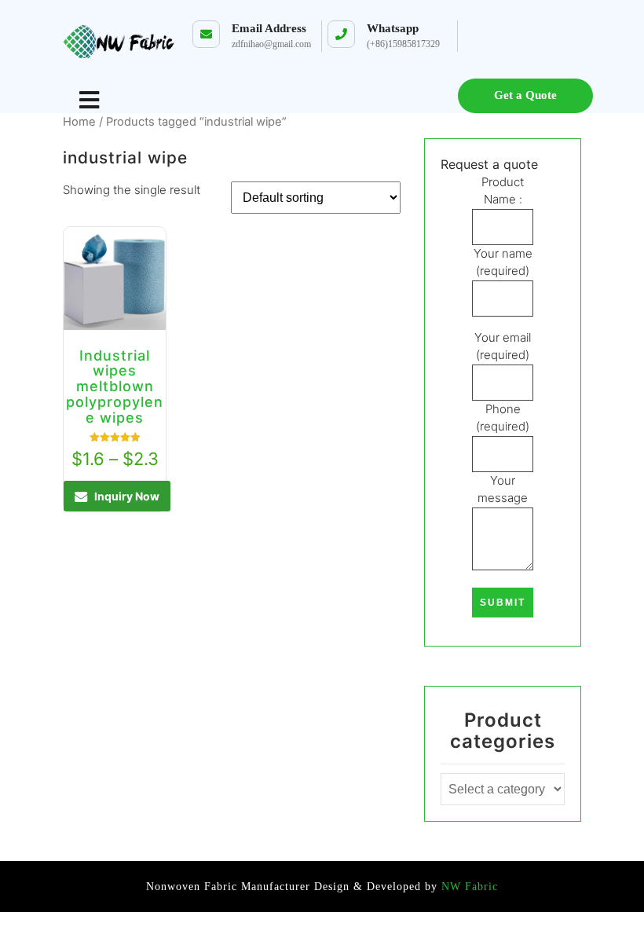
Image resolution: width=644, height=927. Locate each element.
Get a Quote (525, 95)
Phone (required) (502, 417)
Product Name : (502, 190)
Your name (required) (503, 262)
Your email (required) (502, 346)
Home (79, 122)
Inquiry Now (126, 496)
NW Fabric (467, 886)
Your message (503, 489)
